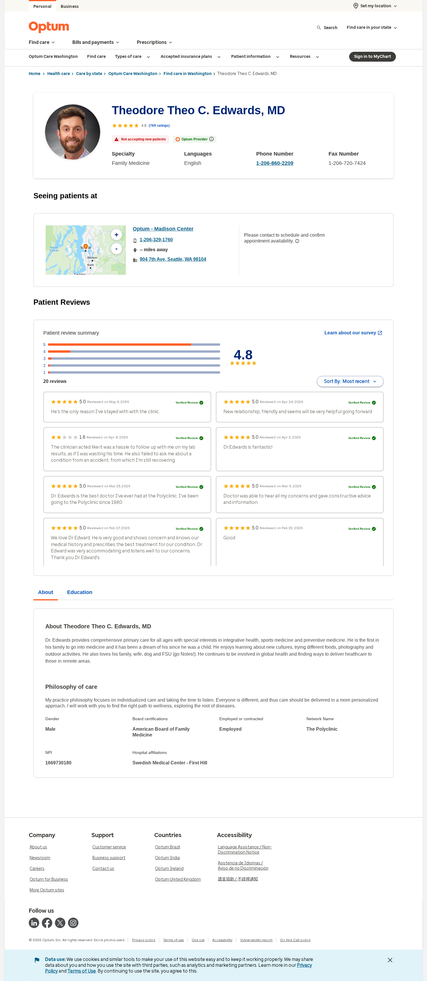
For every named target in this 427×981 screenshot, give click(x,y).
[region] (86, 250)
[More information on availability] (297, 241)
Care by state (89, 73)
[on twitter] (60, 923)
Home (34, 73)
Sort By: (346, 381)
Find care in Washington (188, 73)
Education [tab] (79, 592)
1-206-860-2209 (274, 163)
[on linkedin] (34, 923)
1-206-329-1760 (156, 239)
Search (331, 27)
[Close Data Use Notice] (390, 960)
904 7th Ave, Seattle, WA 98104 (173, 259)
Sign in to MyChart (372, 56)
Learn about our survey (350, 332)
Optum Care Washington (132, 73)
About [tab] (45, 592)
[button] (85, 247)
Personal (42, 6)
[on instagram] (73, 923)
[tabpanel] (213, 693)
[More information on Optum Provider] (211, 139)
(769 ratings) (159, 126)
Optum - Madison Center (163, 229)
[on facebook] (47, 923)
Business (70, 6)
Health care (58, 73)
